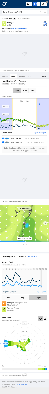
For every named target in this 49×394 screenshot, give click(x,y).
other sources (22, 384)
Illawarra (21, 83)
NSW (13, 83)
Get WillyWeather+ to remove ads (16, 70)
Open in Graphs (40, 132)
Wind (13, 76)
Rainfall (22, 76)
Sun (29, 76)
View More (30, 256)
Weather (5, 76)
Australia (5, 83)
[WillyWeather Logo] (6, 4)
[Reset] (40, 12)
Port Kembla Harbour (19, 28)
